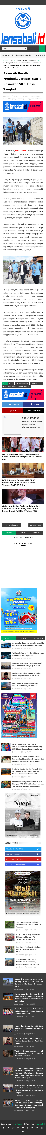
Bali (11, 60)
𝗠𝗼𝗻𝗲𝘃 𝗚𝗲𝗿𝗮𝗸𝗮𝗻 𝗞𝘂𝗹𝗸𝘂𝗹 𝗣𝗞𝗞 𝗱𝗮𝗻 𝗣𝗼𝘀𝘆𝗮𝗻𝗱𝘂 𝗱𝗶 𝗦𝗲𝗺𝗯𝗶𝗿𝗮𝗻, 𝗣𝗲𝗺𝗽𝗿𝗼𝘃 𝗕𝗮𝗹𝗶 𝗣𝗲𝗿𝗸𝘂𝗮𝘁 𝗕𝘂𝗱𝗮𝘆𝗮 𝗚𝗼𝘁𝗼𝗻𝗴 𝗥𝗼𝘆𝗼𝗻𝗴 (28, 759)
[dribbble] (27, 1127)
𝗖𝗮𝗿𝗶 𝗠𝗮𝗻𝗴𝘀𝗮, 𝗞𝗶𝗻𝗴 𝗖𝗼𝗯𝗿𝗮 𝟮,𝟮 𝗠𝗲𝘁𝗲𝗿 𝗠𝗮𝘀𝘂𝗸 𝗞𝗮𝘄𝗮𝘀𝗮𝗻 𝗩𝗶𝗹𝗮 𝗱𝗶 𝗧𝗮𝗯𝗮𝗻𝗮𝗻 (28, 924)
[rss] (32, 1127)
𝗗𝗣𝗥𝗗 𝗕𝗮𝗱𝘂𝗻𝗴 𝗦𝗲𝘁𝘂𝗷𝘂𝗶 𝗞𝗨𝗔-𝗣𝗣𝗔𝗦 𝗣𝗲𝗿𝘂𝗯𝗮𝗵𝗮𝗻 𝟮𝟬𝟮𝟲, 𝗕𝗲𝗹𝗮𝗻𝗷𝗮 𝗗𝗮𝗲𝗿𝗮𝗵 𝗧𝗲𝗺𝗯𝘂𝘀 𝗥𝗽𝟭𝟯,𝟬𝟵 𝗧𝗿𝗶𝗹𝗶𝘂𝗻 (18, 482)
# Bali (11, 383)
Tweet (16, 405)
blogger (9, 533)
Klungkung (33, 60)
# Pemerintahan (24, 386)
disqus (22, 533)
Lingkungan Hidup (10, 63)
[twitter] (8, 1127)
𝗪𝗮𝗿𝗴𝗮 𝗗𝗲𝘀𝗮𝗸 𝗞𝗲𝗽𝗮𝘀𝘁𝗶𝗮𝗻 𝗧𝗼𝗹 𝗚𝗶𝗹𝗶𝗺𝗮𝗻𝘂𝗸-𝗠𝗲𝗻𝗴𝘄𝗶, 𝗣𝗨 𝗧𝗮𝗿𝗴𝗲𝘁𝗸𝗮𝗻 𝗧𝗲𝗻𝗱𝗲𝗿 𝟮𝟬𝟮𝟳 (28, 937)
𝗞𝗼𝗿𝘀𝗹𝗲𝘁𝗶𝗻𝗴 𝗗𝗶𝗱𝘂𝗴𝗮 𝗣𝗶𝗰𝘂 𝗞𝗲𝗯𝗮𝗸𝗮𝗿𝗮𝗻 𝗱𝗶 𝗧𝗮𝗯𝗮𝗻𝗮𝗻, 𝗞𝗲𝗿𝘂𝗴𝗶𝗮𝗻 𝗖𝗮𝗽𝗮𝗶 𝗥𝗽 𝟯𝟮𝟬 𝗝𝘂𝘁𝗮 (27, 962)
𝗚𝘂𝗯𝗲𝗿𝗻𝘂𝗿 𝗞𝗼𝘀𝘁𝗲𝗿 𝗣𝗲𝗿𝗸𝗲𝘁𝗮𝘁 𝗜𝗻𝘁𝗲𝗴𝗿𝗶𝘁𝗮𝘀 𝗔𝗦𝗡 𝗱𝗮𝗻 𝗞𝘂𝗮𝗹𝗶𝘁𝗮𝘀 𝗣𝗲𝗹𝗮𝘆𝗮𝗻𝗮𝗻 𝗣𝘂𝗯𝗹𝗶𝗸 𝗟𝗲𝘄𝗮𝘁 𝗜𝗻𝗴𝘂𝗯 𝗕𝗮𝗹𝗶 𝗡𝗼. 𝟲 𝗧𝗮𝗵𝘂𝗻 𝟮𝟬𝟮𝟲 (20, 508)
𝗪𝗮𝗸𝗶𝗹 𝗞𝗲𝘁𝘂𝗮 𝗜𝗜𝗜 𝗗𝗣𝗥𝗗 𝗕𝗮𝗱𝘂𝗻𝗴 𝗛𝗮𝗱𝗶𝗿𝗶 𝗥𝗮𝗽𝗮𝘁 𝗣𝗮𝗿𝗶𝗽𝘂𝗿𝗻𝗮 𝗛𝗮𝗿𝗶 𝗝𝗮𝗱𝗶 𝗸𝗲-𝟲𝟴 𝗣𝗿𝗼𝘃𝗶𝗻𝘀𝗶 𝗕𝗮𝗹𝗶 (22, 456)
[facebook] (3, 1127)
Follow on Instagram (16, 864)
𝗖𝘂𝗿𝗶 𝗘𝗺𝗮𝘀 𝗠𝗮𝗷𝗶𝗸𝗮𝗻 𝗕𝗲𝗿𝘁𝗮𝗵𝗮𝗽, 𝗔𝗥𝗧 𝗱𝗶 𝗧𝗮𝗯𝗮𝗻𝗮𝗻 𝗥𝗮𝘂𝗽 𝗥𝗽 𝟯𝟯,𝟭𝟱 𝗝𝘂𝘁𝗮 (28, 949)
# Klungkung (35, 383)
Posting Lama (35, 525)
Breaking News (21, 60)
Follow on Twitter (14, 849)
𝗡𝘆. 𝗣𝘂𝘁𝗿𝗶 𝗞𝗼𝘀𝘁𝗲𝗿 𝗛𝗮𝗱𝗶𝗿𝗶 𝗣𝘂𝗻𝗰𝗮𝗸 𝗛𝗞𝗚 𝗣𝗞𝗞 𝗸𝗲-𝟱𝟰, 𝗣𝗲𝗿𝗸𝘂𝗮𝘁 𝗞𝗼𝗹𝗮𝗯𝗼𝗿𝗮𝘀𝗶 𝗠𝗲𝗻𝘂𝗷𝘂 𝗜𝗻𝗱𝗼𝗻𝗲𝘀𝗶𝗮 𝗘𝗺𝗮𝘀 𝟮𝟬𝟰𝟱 (27, 771)
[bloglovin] (23, 1127)
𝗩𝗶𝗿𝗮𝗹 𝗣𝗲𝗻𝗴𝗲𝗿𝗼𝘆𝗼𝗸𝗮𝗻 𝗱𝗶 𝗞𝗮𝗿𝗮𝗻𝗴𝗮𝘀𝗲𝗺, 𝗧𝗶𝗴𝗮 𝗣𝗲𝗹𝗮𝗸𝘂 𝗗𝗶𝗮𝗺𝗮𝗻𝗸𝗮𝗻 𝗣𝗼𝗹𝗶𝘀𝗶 (28, 1053)
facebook (36, 533)
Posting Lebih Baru (11, 525)
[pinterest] (18, 1127)
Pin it (16, 411)
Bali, (31, 96)
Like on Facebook (14, 854)
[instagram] (42, 1127)
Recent (8, 638)
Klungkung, (12, 99)
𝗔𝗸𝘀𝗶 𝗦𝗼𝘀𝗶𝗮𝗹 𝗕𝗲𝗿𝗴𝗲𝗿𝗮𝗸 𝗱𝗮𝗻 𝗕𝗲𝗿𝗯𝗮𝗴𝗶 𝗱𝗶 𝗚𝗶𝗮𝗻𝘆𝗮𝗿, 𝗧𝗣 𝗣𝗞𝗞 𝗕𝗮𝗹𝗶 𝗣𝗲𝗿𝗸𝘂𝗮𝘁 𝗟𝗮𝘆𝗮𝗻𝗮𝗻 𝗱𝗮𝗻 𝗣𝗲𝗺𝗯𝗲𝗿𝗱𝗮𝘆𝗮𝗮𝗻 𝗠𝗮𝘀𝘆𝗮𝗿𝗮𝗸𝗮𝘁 (28, 784)
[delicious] (23, 1131)
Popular (23, 638)
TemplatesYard (17, 1124)
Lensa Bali (41, 1124)
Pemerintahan (25, 63)
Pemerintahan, (36, 99)
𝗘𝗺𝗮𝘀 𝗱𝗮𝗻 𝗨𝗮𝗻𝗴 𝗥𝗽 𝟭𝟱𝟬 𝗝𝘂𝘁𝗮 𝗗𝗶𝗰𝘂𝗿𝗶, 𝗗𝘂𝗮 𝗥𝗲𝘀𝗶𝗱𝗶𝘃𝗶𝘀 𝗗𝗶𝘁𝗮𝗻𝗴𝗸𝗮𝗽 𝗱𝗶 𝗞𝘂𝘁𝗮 (28, 1028)
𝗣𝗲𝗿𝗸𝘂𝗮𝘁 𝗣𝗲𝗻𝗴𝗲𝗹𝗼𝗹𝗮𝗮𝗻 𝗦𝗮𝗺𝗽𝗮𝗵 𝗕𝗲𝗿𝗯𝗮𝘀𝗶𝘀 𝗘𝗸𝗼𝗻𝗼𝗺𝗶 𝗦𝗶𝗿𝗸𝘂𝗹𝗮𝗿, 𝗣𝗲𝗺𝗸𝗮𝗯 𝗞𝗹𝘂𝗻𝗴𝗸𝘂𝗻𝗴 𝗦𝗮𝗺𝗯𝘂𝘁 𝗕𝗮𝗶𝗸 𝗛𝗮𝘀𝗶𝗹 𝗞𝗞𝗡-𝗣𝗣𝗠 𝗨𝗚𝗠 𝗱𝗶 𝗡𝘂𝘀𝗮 (28, 1073)
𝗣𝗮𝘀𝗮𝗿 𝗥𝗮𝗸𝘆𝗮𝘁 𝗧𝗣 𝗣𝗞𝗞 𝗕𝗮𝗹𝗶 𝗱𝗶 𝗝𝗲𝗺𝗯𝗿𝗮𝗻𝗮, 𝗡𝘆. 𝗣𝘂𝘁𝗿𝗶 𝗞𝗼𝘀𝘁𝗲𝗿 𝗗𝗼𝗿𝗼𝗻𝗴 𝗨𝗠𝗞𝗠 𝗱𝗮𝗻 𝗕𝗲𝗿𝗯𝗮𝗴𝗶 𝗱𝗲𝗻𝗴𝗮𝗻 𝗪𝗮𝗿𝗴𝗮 (27, 746)
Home (5, 60)
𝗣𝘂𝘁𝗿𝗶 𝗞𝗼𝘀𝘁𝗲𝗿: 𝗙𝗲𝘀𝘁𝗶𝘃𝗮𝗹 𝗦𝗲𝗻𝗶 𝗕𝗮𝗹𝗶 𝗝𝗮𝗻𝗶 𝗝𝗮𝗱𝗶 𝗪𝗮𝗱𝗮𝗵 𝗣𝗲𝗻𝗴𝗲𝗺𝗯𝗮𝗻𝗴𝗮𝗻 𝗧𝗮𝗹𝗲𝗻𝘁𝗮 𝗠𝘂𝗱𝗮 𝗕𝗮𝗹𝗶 (28, 1011)
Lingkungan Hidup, (24, 99)
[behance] (37, 1127)
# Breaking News (22, 383)
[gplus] (13, 1127)
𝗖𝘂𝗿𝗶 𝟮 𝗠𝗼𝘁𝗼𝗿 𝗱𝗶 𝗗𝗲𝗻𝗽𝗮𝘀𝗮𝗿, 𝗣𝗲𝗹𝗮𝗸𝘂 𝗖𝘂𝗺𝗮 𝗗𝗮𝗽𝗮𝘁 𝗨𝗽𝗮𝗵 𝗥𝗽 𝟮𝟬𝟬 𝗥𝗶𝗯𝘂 (28, 1041)
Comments (38, 638)
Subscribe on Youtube (16, 859)
